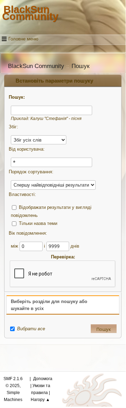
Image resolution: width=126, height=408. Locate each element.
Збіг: (13, 126)
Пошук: (17, 97)
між (15, 246)
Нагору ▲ (40, 399)
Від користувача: (27, 149)
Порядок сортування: (31, 171)
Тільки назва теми (38, 223)
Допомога (42, 378)
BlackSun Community (30, 12)
